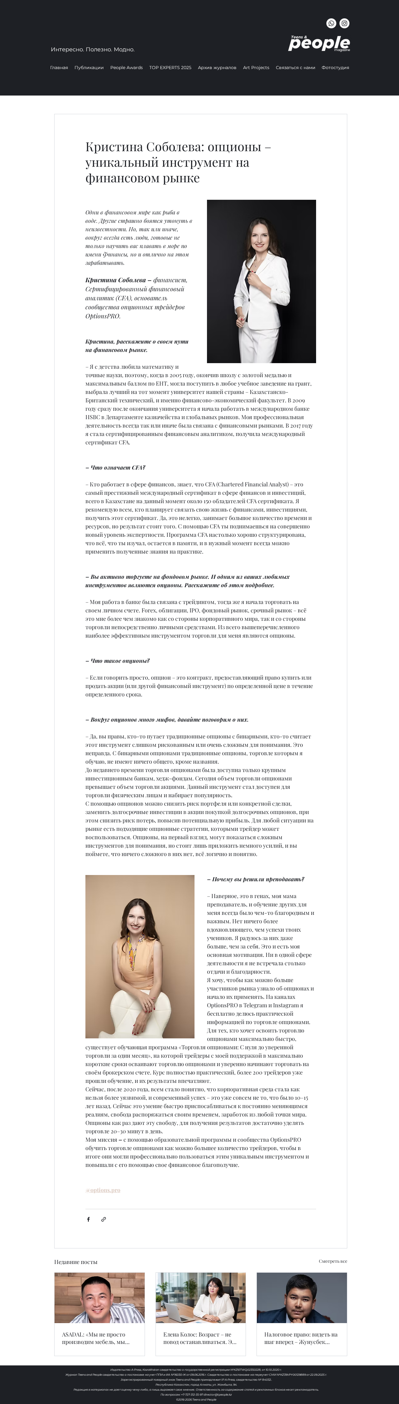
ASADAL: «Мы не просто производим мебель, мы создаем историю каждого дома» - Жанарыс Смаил (96, 1338)
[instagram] (344, 23)
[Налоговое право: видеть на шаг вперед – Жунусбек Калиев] (302, 1298)
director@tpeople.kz (218, 1394)
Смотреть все (333, 1261)
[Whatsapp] (331, 23)
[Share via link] (104, 1219)
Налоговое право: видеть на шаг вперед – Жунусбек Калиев (301, 1338)
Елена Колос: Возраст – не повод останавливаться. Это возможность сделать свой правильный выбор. (200, 1338)
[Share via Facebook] (88, 1219)
